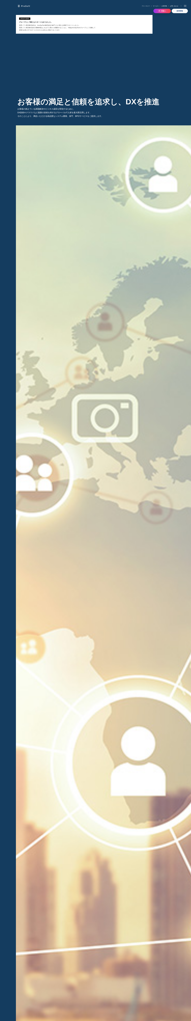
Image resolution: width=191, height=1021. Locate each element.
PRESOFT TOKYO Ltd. (24, 6)
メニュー (185, 6)
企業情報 (164, 6)
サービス (156, 6)
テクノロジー (146, 6)
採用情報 (180, 11)
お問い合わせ (174, 6)
